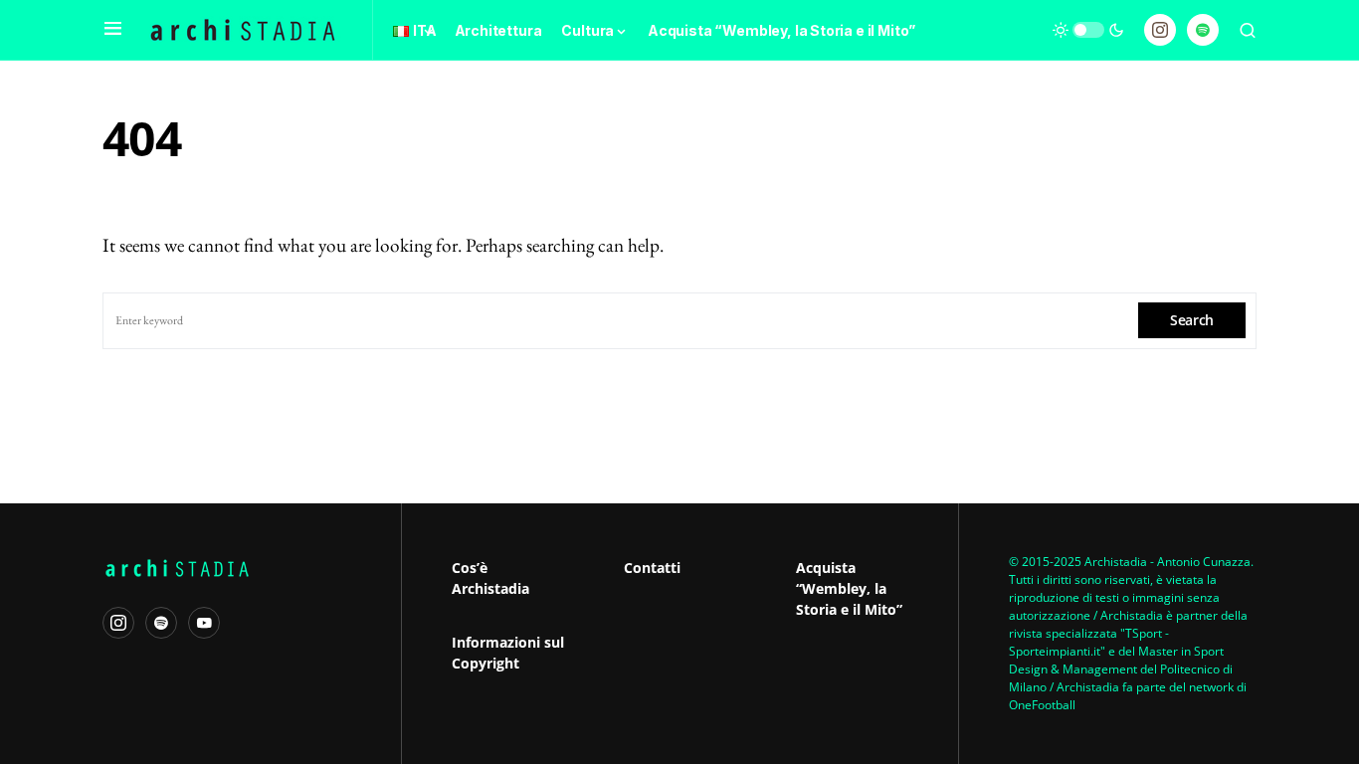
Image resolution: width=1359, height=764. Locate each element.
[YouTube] (204, 623)
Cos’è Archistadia (490, 578)
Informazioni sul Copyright (508, 652)
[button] (112, 30)
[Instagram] (1160, 30)
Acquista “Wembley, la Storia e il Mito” (849, 588)
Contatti (652, 567)
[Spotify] (1203, 30)
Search (1192, 319)
